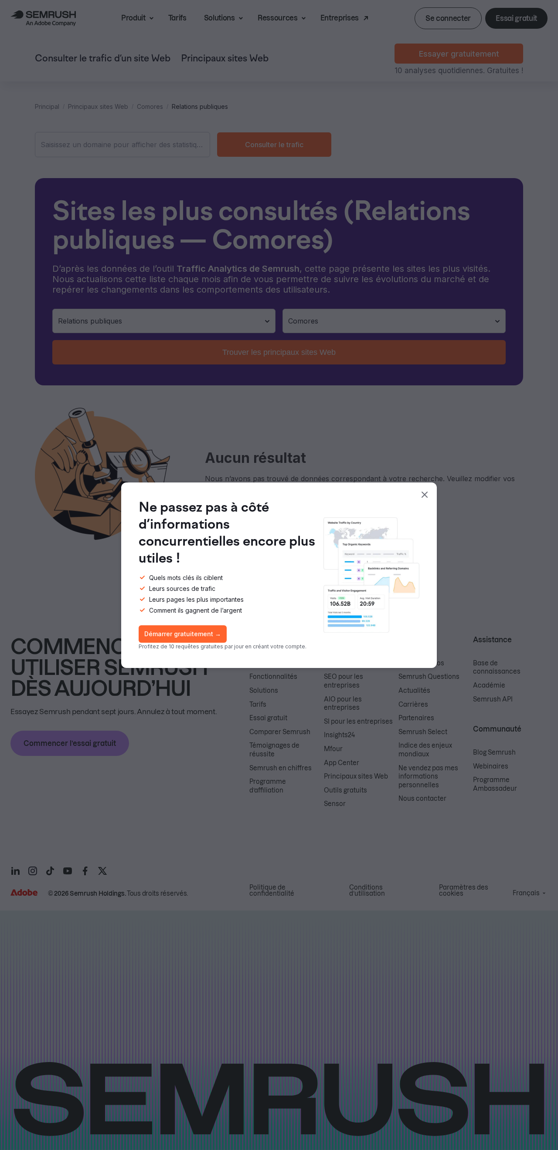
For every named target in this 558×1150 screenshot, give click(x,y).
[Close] (424, 494)
